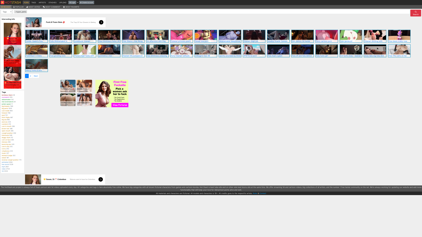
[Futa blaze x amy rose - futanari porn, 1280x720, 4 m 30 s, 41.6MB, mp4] (399, 36)
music (4, 153)
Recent (6, 7)
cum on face (6, 140)
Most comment (52, 7)
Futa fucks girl (322, 56)
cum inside (5, 111)
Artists (42, 2)
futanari (4, 113)
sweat (4, 158)
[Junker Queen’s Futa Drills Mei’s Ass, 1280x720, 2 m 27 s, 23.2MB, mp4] (37, 36)
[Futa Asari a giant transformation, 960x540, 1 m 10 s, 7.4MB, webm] (278, 51)
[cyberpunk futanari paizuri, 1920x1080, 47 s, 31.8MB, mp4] (85, 36)
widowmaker (6, 99)
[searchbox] (28, 12)
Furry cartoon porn (324, 41)
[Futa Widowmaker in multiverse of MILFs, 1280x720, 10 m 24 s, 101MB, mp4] (61, 36)
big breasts (6, 106)
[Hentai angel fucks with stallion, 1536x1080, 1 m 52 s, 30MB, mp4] (85, 51)
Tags (33, 2)
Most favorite (72, 7)
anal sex (5, 122)
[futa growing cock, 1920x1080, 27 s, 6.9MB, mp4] (61, 51)
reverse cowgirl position (10, 160)
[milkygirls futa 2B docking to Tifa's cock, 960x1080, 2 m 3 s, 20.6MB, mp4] (206, 51)
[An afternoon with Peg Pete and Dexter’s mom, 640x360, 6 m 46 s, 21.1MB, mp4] (157, 36)
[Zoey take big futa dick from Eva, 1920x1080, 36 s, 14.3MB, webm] (375, 51)
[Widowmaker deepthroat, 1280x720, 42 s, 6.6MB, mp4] (230, 36)
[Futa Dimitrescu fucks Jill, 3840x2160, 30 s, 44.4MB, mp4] (109, 36)
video (4, 169)
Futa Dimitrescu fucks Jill (109, 41)
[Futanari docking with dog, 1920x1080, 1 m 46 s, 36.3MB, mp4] (375, 36)
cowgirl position (7, 133)
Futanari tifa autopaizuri (133, 56)
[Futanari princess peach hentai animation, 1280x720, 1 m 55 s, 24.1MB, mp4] (182, 36)
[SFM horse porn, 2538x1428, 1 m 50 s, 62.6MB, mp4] (254, 51)
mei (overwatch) (7, 102)
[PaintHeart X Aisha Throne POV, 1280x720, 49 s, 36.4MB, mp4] (37, 51)
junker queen (6, 104)
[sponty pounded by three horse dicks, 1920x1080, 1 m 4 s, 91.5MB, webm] (230, 51)
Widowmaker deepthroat (229, 41)
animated (5, 162)
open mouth (6, 131)
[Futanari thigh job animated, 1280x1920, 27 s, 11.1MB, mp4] (254, 36)
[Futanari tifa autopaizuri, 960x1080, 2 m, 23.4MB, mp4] (133, 51)
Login (73, 2)
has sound (5, 164)
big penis (5, 108)
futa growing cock (57, 56)
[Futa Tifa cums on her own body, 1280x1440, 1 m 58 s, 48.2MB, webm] (399, 51)
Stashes (52, 2)
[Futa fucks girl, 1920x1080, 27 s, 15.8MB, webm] (327, 51)
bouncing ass (6, 144)
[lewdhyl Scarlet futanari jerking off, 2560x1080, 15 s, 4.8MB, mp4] (278, 36)
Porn (26, 2)
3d (3, 171)
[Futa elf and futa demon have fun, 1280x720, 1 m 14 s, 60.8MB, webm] (303, 51)
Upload (62, 2)
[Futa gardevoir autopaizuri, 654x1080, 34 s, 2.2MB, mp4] (351, 36)
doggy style (6, 137)
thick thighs (6, 117)
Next (36, 76)
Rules (255, 193)
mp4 (3, 167)
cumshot (5, 124)
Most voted (34, 7)
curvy (4, 149)
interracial (5, 135)
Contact (262, 193)
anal (3, 115)
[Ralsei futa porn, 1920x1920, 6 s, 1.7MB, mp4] (206, 36)
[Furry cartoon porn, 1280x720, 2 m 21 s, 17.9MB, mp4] (327, 36)
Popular (19, 7)
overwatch (5, 97)
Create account (87, 2)
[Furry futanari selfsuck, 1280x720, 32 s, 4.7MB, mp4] (182, 51)
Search (416, 14)
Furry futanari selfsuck (180, 56)
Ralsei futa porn (201, 41)
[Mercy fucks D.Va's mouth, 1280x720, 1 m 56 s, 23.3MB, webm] (37, 65)
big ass (4, 119)
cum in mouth (6, 126)
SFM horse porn (250, 56)
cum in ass (5, 146)
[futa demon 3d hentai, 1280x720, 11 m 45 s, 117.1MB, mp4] (303, 36)
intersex (4, 142)
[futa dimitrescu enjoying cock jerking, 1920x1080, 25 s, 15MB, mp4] (157, 51)
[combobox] (211, 12)
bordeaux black (7, 95)
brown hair (5, 128)
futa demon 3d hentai (301, 41)
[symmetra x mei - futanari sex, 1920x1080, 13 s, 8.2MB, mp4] (109, 51)
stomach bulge (7, 155)
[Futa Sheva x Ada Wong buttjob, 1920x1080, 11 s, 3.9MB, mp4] (133, 36)
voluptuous (6, 151)
